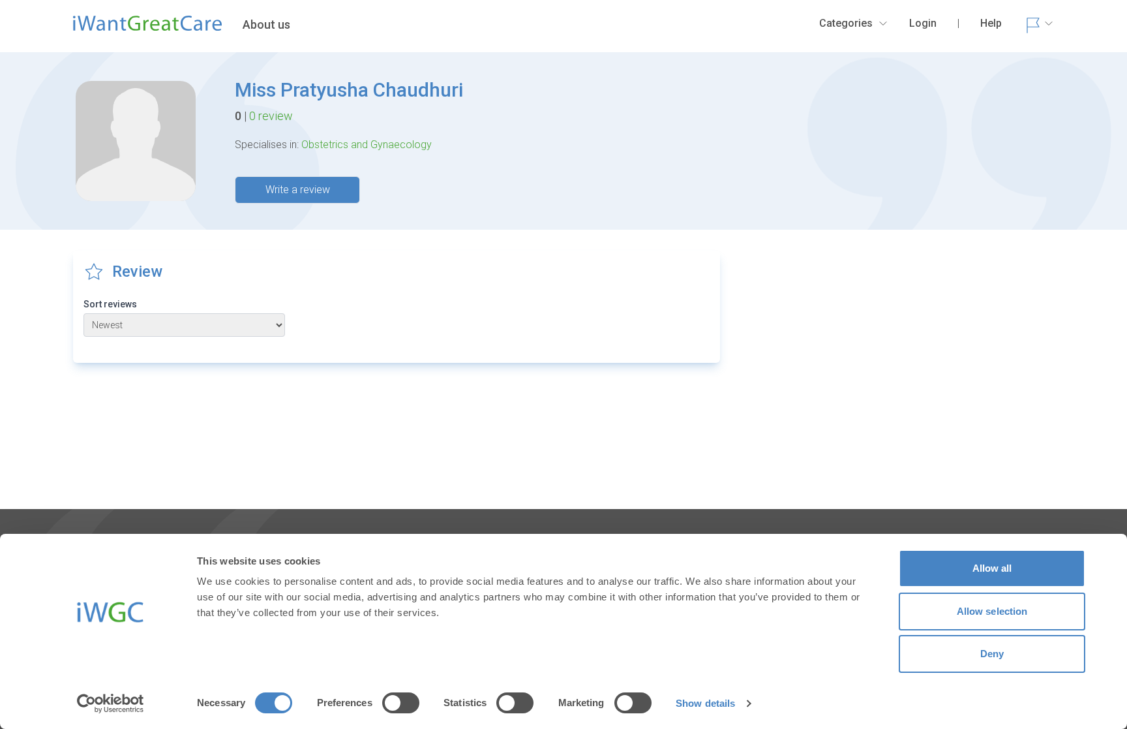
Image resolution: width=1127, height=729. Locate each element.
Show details (705, 703)
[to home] (147, 29)
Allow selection (992, 611)
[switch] (400, 702)
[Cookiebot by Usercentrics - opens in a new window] (110, 703)
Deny (992, 653)
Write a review (297, 189)
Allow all (992, 568)
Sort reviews (110, 304)
